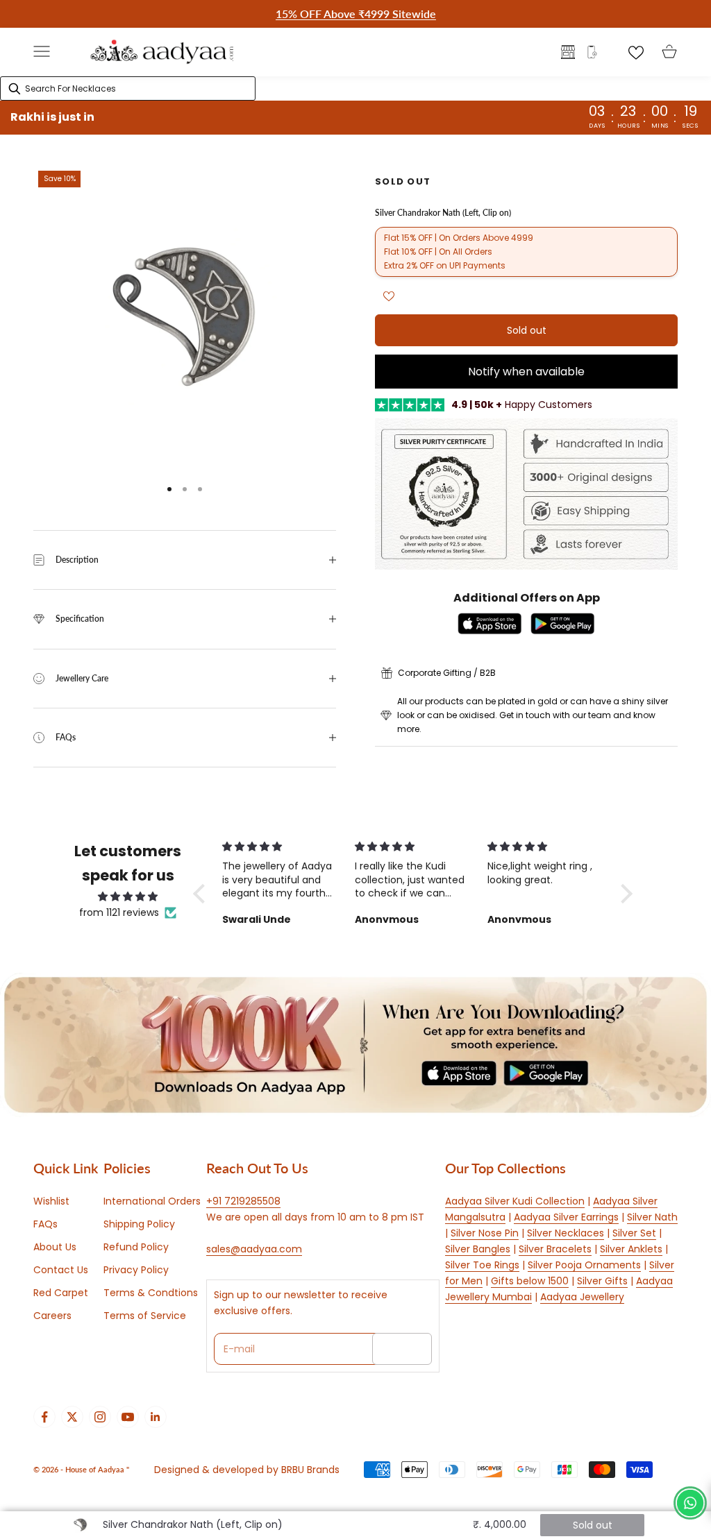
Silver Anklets (631, 1249)
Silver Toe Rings (482, 1265)
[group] (355, 1044)
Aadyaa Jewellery (582, 1297)
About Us (54, 1247)
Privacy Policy (136, 1270)
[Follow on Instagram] (100, 1417)
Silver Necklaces (565, 1233)
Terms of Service (144, 1316)
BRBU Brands (310, 1470)
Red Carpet (60, 1293)
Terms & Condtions (150, 1293)
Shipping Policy (139, 1224)
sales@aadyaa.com (254, 1249)
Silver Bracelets (555, 1249)
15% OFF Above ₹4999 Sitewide (356, 13)
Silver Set (634, 1233)
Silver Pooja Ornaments (584, 1265)
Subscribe (402, 1349)
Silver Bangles (477, 1249)
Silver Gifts (602, 1281)
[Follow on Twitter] (72, 1417)
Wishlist (51, 1201)
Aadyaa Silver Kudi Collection (515, 1201)
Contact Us (60, 1270)
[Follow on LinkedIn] (155, 1417)
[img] (128, 896)
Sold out (526, 330)
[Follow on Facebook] (44, 1417)
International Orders (152, 1201)
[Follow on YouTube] (128, 1417)
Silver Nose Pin (485, 1233)
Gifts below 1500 (530, 1281)
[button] (202, 893)
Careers (52, 1316)
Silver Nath (652, 1217)
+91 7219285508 (243, 1201)
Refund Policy (136, 1247)
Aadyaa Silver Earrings (566, 1217)
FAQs (45, 1224)
